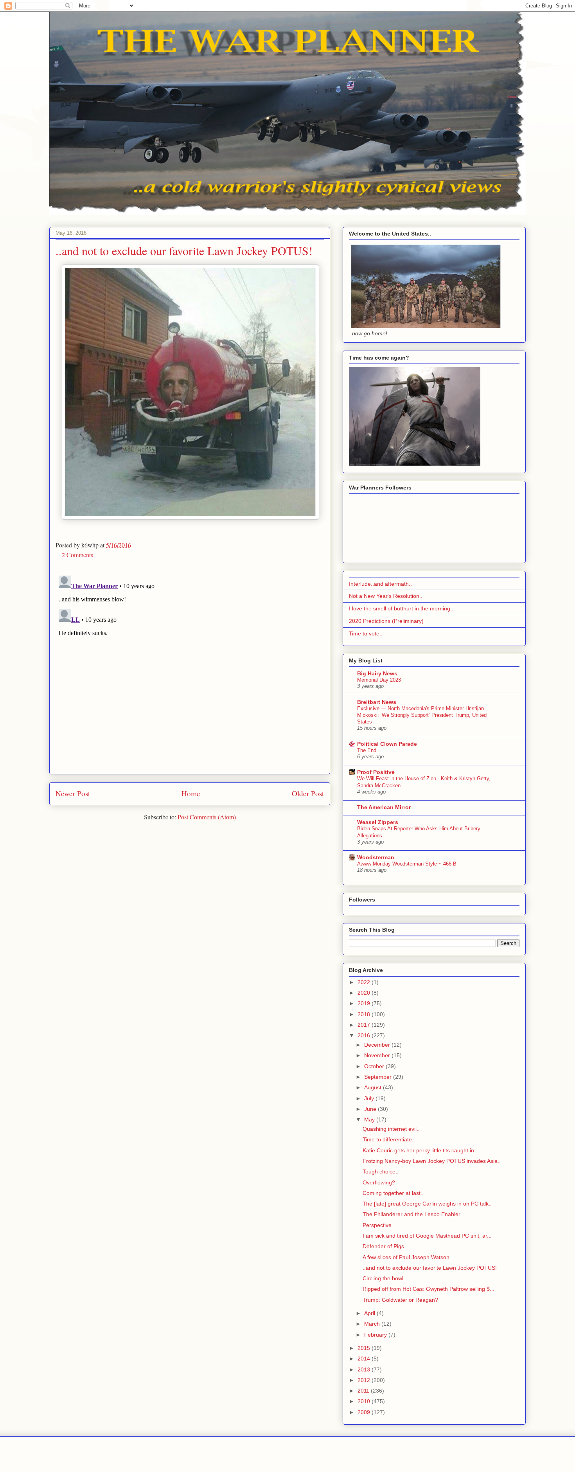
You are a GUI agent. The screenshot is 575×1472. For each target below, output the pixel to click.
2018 (365, 1014)
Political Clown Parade (387, 744)
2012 (365, 1380)
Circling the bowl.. (384, 1278)
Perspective (377, 1225)
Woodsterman (375, 857)
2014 (365, 1358)
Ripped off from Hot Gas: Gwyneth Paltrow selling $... (428, 1289)
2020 (365, 993)
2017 (365, 1025)
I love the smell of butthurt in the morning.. (401, 608)
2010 (365, 1401)
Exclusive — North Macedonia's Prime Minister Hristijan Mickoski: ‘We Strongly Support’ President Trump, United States (422, 715)
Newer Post (73, 793)
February (376, 1335)
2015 (365, 1348)
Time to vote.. (366, 633)
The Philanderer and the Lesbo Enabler (411, 1214)
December (378, 1045)
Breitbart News (376, 702)
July (370, 1098)
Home (190, 793)
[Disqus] (190, 670)
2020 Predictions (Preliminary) (386, 621)
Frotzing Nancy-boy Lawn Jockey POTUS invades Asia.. (432, 1161)
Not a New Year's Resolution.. (385, 596)
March (372, 1324)
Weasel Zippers (377, 822)
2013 (365, 1369)
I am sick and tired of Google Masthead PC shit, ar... (427, 1236)
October (375, 1066)
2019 (365, 1003)
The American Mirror (384, 807)
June (371, 1109)
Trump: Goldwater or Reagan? (400, 1300)
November (378, 1055)
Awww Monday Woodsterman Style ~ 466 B (406, 864)
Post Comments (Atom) (207, 817)
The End (366, 750)
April (370, 1313)
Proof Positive (376, 772)
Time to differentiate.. (389, 1139)
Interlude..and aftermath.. (380, 584)
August (373, 1087)
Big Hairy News (377, 673)
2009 (365, 1412)
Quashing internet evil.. (391, 1129)
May (370, 1119)
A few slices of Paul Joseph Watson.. (408, 1257)
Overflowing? (379, 1182)
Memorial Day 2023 (379, 680)
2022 (365, 982)
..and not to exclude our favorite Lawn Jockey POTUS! (430, 1268)
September (378, 1077)
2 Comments (77, 555)
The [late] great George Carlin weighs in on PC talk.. (427, 1203)
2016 (365, 1035)
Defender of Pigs (383, 1246)
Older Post (308, 793)
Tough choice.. (381, 1171)
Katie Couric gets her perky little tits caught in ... (421, 1150)
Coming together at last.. (393, 1193)
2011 (364, 1390)
